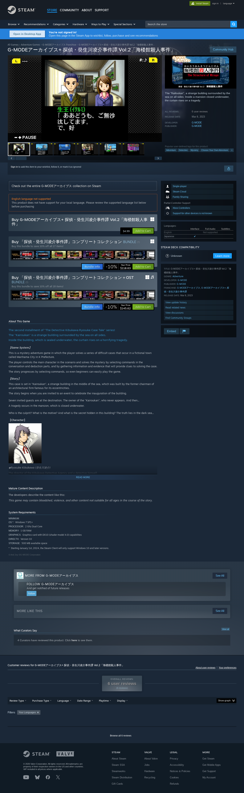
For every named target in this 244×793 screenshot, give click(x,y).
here (74, 640)
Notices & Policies (180, 771)
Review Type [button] (17, 700)
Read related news (175, 307)
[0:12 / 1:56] (85, 98)
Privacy (174, 758)
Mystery (194, 150)
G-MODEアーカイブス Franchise (59, 44)
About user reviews (205, 667)
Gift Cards (117, 783)
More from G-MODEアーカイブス (52, 575)
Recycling (149, 777)
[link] (118, 267)
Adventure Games (30, 44)
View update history (176, 302)
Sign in (14, 167)
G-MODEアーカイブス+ (213, 287)
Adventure (171, 150)
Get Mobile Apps (211, 764)
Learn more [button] (222, 255)
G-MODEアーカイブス (188, 287)
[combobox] (187, 24)
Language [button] (63, 700)
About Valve (151, 758)
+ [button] (231, 150)
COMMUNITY (69, 10)
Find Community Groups (178, 317)
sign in (215, 3)
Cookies (174, 777)
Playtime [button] (104, 700)
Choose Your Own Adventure (214, 150)
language (227, 3)
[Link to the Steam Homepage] (21, 13)
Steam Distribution (122, 777)
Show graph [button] (224, 700)
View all (225, 629)
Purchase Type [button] (40, 700)
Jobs (147, 764)
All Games (13, 44)
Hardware (149, 771)
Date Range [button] (84, 700)
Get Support (209, 771)
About (87, 10)
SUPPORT (102, 10)
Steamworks (118, 771)
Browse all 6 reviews (120, 735)
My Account (209, 777)
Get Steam (208, 758)
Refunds (174, 783)
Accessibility (177, 764)
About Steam (119, 758)
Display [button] (121, 700)
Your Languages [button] (27, 712)
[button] (14, 24)
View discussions (174, 312)
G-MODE (197, 122)
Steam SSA (118, 764)
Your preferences (227, 667)
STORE (52, 10)
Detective (183, 150)
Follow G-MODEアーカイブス (50, 584)
